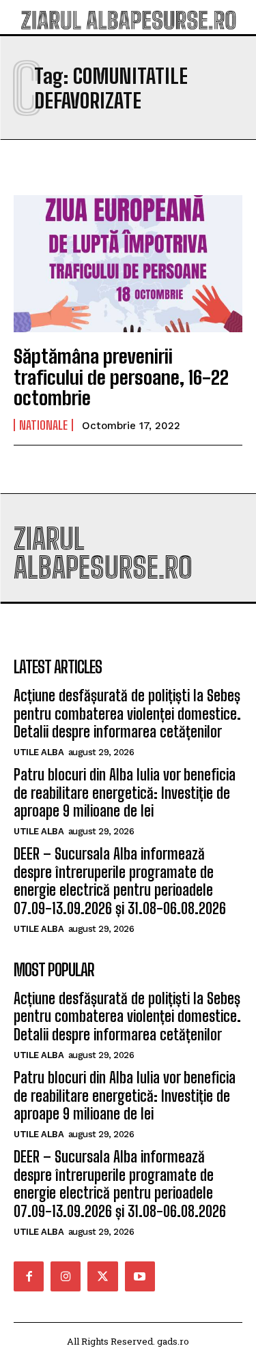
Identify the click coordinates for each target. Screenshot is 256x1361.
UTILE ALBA (38, 752)
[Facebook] (29, 1276)
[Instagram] (66, 1276)
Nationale (43, 425)
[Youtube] (140, 1276)
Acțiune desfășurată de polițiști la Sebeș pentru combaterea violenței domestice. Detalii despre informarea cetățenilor (127, 713)
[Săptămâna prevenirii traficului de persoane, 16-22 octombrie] (128, 263)
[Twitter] (102, 1276)
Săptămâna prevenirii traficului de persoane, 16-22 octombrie (121, 377)
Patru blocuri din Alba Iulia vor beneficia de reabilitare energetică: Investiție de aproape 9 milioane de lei (125, 792)
